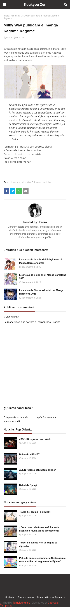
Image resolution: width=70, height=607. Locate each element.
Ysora (9, 37)
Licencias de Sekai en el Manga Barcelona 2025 (42, 277)
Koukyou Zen (35, 5)
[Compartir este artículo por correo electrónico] (26, 191)
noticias (15, 15)
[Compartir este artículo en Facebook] (6, 191)
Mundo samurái (12, 421)
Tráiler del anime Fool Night (34, 512)
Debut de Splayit (28, 485)
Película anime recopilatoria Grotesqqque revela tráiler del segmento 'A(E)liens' (42, 560)
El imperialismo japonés (16, 417)
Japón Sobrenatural (46, 417)
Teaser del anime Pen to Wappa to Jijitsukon (38, 544)
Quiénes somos (26, 597)
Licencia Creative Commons (51, 597)
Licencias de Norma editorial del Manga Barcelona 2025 (41, 292)
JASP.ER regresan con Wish (34, 439)
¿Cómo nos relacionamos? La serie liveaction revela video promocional (39, 529)
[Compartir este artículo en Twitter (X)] (12, 191)
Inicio (6, 15)
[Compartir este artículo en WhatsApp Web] (19, 191)
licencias (15, 182)
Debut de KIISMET (29, 454)
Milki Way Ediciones (31, 182)
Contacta (10, 597)
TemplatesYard (21, 602)
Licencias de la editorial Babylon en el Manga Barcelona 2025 (40, 261)
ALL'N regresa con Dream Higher (37, 470)
